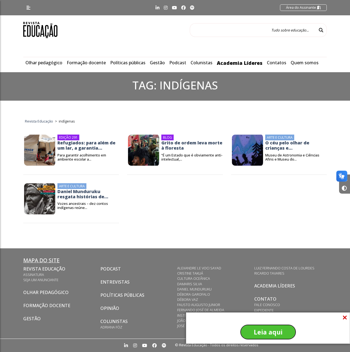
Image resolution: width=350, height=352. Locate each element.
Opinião (109, 308)
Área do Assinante (301, 7)
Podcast (177, 63)
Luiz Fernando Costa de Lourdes (284, 268)
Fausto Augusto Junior (198, 304)
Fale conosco (267, 304)
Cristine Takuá (190, 273)
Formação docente (86, 63)
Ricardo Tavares (269, 273)
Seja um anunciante (41, 279)
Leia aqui (268, 332)
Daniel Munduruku (194, 289)
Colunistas (201, 63)
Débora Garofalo (193, 294)
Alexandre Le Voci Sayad (199, 268)
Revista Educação (44, 269)
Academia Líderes (239, 63)
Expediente (264, 310)
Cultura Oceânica (193, 278)
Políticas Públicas (122, 295)
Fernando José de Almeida (200, 309)
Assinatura (33, 274)
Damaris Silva (189, 283)
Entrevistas (115, 282)
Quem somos (305, 63)
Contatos (276, 63)
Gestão (157, 63)
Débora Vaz (187, 299)
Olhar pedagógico (43, 63)
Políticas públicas (127, 63)
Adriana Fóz (111, 327)
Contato (265, 299)
